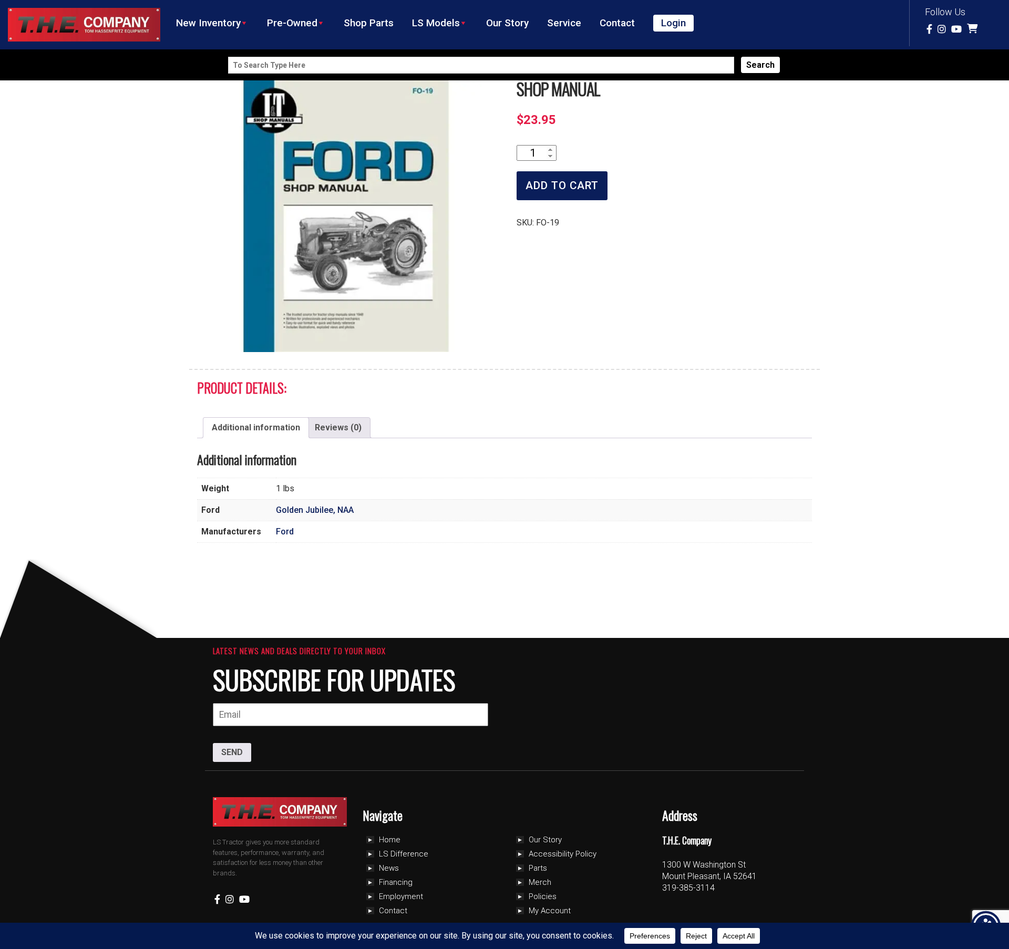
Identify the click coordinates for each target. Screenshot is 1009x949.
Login (673, 23)
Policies (543, 896)
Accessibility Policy (562, 854)
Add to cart (562, 185)
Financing (396, 882)
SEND (232, 752)
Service (564, 23)
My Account (550, 910)
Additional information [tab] (256, 427)
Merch (540, 882)
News (389, 868)
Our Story (507, 23)
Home (389, 839)
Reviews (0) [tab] (338, 427)
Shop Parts (369, 23)
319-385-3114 (688, 888)
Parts (538, 868)
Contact (617, 23)
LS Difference (403, 854)
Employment (401, 896)
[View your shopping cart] (973, 29)
